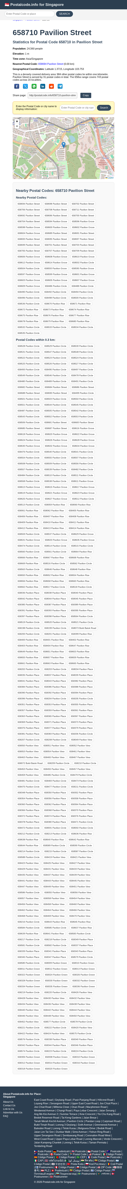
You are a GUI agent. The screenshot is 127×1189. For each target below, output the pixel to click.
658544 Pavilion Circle (55, 405)
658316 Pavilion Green (83, 1063)
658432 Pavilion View (79, 998)
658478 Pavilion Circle (82, 375)
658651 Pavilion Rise (53, 651)
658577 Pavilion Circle (54, 1021)
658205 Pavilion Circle (82, 698)
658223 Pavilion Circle (55, 1051)
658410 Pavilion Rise (53, 522)
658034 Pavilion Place (82, 669)
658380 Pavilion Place (55, 822)
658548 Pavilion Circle (82, 352)
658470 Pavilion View (79, 916)
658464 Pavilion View (54, 910)
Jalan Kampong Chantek (47, 1142)
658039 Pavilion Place (82, 675)
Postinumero (46, 1167)
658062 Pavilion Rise (53, 510)
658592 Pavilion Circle (82, 828)
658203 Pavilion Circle (55, 669)
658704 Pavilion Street (29, 221)
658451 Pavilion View (79, 886)
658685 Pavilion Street (29, 428)
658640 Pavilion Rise (53, 839)
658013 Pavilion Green (83, 969)
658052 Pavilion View (79, 745)
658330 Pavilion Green (56, 980)
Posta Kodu (77, 1164)
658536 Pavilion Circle (28, 303)
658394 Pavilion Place (82, 692)
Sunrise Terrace (68, 1114)
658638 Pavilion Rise (28, 839)
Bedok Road (104, 1128)
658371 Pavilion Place (55, 722)
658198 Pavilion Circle (28, 628)
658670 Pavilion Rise (54, 303)
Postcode (80, 1151)
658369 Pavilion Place (28, 722)
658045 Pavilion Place (82, 598)
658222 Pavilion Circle (55, 1027)
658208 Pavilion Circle (55, 739)
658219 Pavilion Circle (28, 992)
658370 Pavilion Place (82, 810)
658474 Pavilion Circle (28, 546)
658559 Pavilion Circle (28, 534)
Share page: (19, 95)
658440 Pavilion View (28, 1010)
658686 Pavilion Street (83, 387)
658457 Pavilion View (79, 769)
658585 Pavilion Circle (55, 927)
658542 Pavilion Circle (82, 410)
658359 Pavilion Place (55, 710)
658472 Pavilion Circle (28, 828)
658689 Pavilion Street (56, 233)
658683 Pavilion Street (83, 422)
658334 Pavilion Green (29, 986)
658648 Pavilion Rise (80, 569)
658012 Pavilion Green (56, 969)
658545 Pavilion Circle (82, 405)
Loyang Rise (41, 1103)
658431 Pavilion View (54, 869)
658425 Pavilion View (54, 863)
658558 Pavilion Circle (28, 481)
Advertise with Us (12, 1112)
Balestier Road (42, 1128)
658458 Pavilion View (54, 904)
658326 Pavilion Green (83, 974)
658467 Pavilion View (79, 757)
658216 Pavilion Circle (28, 922)
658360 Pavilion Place (28, 804)
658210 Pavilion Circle (85, 763)
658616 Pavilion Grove (83, 428)
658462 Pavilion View (28, 910)
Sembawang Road (73, 1135)
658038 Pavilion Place (55, 593)
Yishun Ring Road (99, 1132)
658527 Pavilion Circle (82, 363)
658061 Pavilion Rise (28, 510)
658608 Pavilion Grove (56, 256)
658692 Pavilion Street (29, 215)
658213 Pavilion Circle (55, 833)
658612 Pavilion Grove (29, 262)
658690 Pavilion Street (56, 393)
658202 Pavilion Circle (28, 669)
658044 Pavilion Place (55, 598)
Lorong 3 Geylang (66, 1124)
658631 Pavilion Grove (29, 540)
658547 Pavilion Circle (55, 352)
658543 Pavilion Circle (28, 416)
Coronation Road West (97, 1135)
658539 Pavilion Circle (55, 469)
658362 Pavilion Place (55, 804)
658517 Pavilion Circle (54, 587)
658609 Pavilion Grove (29, 286)
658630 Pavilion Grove (29, 446)
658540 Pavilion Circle (55, 452)
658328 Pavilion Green (29, 980)
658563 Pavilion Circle (28, 569)
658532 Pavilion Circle (28, 327)
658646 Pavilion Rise (54, 569)
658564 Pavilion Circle (82, 616)
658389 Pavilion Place (82, 604)
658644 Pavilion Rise (28, 845)
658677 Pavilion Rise (79, 315)
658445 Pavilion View (79, 880)
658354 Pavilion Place (28, 798)
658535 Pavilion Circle (28, 333)
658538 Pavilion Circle (55, 481)
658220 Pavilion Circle (55, 992)
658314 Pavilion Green (56, 1063)
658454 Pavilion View (79, 898)
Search (104, 107)
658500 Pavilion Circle (82, 298)
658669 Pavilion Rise (28, 563)
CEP (82, 1157)
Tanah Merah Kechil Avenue (49, 1121)
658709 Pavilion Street (83, 251)
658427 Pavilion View (79, 863)
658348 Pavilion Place (28, 792)
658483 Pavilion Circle (55, 781)
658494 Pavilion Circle (82, 292)
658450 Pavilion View (79, 1016)
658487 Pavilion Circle (28, 410)
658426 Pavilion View (81, 992)
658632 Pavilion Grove (56, 446)
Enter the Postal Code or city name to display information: (36, 107)
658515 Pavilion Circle (82, 546)
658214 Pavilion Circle (28, 851)
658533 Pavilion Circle (55, 327)
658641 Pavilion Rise (53, 933)
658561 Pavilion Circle (55, 551)
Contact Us (9, 1105)
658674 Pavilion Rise (79, 309)
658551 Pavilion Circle (28, 405)
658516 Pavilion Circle (54, 563)
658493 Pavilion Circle (28, 369)
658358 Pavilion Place (82, 798)
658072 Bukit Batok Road (30, 763)
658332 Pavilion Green (83, 980)
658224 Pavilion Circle (82, 1051)
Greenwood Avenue (105, 1124)
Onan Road (77, 1107)
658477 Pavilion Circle (55, 786)
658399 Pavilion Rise (81, 634)
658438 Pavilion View (79, 1004)
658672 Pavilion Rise (28, 309)
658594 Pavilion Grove (56, 221)
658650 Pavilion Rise (28, 575)
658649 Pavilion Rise (28, 651)
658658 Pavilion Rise (53, 581)
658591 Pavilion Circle (55, 828)
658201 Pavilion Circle (55, 634)
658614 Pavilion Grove (56, 262)
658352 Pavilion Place (82, 792)
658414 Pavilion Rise (79, 528)
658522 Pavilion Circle (28, 358)
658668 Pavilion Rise (79, 557)
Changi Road (64, 1110)
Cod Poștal (117, 1164)
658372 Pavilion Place (28, 816)
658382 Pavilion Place (82, 681)
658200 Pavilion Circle (28, 634)
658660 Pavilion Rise (79, 581)
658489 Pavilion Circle (55, 381)
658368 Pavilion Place (55, 810)
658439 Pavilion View (79, 875)
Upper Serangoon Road (47, 1135)
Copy (86, 95)
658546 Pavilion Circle (55, 375)
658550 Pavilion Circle (82, 399)
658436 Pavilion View (54, 1004)
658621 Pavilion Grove (56, 493)
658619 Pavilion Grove (29, 493)
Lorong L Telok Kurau (75, 1142)
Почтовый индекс (44, 1173)
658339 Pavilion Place (28, 951)
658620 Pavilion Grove (56, 434)
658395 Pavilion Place (82, 610)
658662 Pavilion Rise (28, 587)
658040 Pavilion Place (82, 593)
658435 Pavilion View (28, 875)
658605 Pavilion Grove (56, 280)
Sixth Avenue (85, 1124)
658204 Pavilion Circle (55, 698)
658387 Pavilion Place (55, 604)
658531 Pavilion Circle (28, 352)
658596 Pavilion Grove (83, 221)
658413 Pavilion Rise (53, 528)
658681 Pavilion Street (55, 422)
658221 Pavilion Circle (28, 1027)
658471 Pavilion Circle (82, 822)
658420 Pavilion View (81, 1027)
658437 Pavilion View (54, 875)
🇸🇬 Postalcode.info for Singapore (34, 4)
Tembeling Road (43, 1146)
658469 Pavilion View (54, 916)
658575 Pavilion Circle (80, 1033)
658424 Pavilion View (54, 1033)
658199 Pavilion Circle (55, 628)
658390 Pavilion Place (28, 692)
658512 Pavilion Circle (83, 499)
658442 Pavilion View (54, 1010)
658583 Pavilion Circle (80, 933)
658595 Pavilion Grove (83, 268)
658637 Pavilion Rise (81, 927)
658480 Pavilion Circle (28, 381)
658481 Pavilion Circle (28, 781)
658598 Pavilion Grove (29, 227)
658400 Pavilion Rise (28, 640)
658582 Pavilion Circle (55, 945)
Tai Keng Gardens (71, 1117)
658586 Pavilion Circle (28, 892)
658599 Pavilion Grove (56, 274)
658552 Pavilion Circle (55, 416)
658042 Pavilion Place (28, 598)
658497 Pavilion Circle (82, 369)
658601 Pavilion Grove (83, 274)
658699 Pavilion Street (29, 245)
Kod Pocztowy (97, 1164)
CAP (40, 1160)
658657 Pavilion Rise (53, 657)
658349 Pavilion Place (82, 939)
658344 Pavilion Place (55, 1045)
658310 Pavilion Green (83, 1057)
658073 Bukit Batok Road (83, 628)
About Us (8, 1102)
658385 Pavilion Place (28, 604)
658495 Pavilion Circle (55, 369)
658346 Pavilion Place (82, 1045)
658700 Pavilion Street (83, 215)
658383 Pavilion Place (55, 734)
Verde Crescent (112, 1139)
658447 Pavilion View (28, 886)
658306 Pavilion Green (29, 1057)
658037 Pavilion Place (55, 675)
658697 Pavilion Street (83, 239)
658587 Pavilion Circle (82, 851)
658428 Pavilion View (28, 998)
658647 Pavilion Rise (79, 645)
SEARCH (64, 14)
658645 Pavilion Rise (80, 922)
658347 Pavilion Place (55, 957)
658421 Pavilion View (80, 857)
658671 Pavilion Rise (80, 303)
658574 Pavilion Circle (28, 1051)
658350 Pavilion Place (55, 792)
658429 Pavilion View (28, 869)
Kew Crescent (87, 1114)
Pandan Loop (92, 1121)
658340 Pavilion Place (82, 1039)
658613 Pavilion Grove (29, 487)
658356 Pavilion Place (55, 798)
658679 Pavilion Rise (53, 321)
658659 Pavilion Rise (79, 657)
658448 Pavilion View (54, 1016)
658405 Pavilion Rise (79, 510)
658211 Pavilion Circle (82, 786)
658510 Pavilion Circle (55, 475)
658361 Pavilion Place (82, 710)
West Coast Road (43, 1139)
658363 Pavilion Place (28, 716)
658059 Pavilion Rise (54, 504)
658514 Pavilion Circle (55, 546)
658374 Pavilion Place (55, 816)
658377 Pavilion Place (55, 728)
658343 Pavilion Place (82, 951)
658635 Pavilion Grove (83, 540)
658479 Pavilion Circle (81, 775)
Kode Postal (44, 1151)
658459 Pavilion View (28, 775)
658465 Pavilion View (54, 757)
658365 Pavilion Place (55, 716)
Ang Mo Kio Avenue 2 (46, 1114)
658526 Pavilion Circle (55, 363)
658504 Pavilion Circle (28, 268)
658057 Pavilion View (28, 898)
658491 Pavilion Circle (82, 381)
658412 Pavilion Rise (28, 528)
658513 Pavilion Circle (28, 504)
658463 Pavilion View (28, 757)
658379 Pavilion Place (82, 728)
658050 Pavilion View (28, 745)
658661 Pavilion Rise (28, 663)
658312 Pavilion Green (29, 1063)
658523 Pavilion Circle (55, 358)
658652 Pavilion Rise (53, 575)
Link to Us (8, 1109)
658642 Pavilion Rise (79, 839)
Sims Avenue (79, 1132)
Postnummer (89, 1173)
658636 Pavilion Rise (81, 833)
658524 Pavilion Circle (82, 358)
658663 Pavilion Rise (53, 663)
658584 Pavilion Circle (28, 927)
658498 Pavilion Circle (55, 298)
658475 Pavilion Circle (28, 786)
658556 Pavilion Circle (82, 463)
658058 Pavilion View (54, 898)
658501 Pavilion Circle (28, 399)
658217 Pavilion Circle (28, 939)
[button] (64, 145)
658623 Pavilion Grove (83, 493)
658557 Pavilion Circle (28, 469)
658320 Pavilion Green (56, 1068)
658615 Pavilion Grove (56, 487)
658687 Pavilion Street (56, 428)
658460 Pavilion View (79, 904)
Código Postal (114, 1154)
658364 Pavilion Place (82, 804)
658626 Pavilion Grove (56, 440)
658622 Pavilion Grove (83, 434)
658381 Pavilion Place (28, 734)
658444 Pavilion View (79, 1010)
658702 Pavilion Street (83, 204)
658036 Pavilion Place (28, 593)
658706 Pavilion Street (29, 209)
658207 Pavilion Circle (28, 739)
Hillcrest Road (105, 1100)
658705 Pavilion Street (29, 251)
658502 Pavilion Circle (83, 262)
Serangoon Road (59, 1103)
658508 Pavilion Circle (28, 463)
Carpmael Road (111, 1121)
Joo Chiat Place (108, 1103)
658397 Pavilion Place (28, 616)
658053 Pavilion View (28, 751)
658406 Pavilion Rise (28, 516)
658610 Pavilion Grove (83, 256)
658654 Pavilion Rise (79, 575)
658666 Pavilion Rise (28, 557)
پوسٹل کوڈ (73, 1160)
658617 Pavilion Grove (83, 487)
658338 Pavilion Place (55, 1039)
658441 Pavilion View (28, 880)
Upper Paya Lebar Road (69, 1139)
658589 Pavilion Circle (54, 845)
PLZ (47, 1170)
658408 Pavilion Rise (79, 516)
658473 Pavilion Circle (82, 781)
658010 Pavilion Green (83, 963)
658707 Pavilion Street (56, 251)
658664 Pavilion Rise (81, 551)
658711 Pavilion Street (83, 209)
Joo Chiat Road (42, 1107)
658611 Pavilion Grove (82, 481)
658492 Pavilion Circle (55, 292)
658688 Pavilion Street (29, 393)
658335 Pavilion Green (56, 986)
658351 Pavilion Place (28, 704)
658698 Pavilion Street (56, 204)
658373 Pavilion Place (82, 722)
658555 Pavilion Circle (55, 457)
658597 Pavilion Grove (29, 274)
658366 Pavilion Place (28, 810)
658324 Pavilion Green (56, 974)
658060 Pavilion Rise (80, 504)
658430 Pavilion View (54, 998)
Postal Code (98, 1151)
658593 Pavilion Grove (55, 268)
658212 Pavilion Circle (28, 833)
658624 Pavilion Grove (29, 440)
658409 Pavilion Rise (28, 522)
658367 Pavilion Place (82, 716)
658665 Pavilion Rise (79, 663)
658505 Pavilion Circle (55, 410)
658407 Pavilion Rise (53, 516)
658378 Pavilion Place (28, 822)
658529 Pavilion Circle (55, 346)
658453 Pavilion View (28, 769)
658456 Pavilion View (28, 904)
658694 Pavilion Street (50, 64)
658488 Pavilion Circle (83, 286)
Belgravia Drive (86, 1128)
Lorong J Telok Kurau (64, 1128)
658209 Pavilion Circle (58, 763)
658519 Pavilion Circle (28, 622)
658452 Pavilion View (28, 1021)
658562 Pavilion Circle (81, 563)
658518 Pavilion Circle (81, 587)
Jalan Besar (89, 1117)
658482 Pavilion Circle (82, 469)
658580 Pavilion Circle (28, 963)
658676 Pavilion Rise (53, 315)
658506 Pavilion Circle (28, 422)
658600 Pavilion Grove (56, 227)
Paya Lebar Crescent (85, 1110)
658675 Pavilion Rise (28, 315)
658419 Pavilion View (54, 857)
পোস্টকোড (105, 1173)
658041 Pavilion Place (28, 681)
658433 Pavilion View (79, 869)
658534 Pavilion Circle (82, 327)
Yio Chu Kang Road (108, 1114)
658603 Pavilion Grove (29, 280)
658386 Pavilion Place (55, 687)
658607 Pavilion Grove (83, 280)
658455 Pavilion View (54, 769)
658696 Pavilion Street (56, 215)
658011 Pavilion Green (29, 969)
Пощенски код (68, 1173)
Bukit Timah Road (44, 1124)
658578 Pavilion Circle (81, 1021)
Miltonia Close (61, 1107)
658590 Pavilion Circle (81, 845)
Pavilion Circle (75, 1121)
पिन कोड (89, 1160)
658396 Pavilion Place (28, 698)
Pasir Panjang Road (84, 1100)
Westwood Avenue (44, 1110)
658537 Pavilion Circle (55, 534)
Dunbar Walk (63, 1132)
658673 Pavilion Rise (53, 309)
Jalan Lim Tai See (44, 1132)
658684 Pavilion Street (56, 387)
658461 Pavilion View (79, 751)
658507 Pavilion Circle (82, 457)
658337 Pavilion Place (82, 945)
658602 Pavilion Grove (83, 227)
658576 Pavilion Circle (28, 1039)
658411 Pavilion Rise (79, 522)
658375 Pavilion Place (28, 728)
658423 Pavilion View (28, 863)
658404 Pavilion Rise (53, 645)
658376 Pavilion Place (82, 816)
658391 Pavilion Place (28, 610)
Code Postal (98, 1157)
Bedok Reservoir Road (46, 1117)
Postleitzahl (63, 1151)
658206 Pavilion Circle (82, 734)
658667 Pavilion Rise (53, 557)
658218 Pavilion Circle (55, 939)
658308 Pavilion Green (56, 1057)
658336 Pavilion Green (83, 986)
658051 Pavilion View (54, 745)
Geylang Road (63, 1100)
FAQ (5, 1116)
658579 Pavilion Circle (82, 957)
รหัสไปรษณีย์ (56, 1160)
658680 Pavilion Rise (79, 321)
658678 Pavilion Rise (28, 321)
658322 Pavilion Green (29, 974)
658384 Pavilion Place (28, 687)
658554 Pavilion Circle (28, 457)
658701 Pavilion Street (56, 245)
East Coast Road (43, 1100)
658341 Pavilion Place (55, 951)
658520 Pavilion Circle (55, 622)
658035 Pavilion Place (28, 675)
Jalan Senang (106, 1110)
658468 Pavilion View (28, 916)
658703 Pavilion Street (83, 245)
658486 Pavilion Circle (56, 286)
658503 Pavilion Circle (55, 399)
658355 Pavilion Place (82, 704)
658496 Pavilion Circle (28, 298)
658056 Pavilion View (80, 892)
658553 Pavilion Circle (82, 416)
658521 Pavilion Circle (82, 622)
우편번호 (60, 1164)
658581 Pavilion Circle (28, 945)
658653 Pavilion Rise (79, 651)
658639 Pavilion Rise (28, 933)
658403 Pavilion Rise (28, 645)
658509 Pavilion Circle (55, 463)
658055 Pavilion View (54, 892)
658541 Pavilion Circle (82, 452)
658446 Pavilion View (28, 1016)
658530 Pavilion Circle (82, 346)
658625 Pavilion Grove (29, 499)
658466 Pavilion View (79, 910)
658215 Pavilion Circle (55, 851)
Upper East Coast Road (84, 1103)
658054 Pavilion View (54, 751)
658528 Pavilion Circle (28, 346)
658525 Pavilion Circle (28, 363)
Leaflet (110, 177)
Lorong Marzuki (93, 1139)
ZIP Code (106, 1167)
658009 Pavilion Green (55, 963)
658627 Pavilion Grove (56, 499)
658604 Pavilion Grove (29, 233)
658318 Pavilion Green (29, 1068)
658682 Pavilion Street (29, 387)
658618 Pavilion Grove (29, 434)
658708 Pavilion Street (56, 209)
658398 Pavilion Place (55, 616)
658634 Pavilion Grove (83, 446)
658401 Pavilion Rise (53, 640)
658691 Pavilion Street (83, 233)
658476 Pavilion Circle (28, 452)
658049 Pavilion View (81, 739)
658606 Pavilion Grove (29, 256)
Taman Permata (97, 1142)
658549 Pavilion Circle (28, 375)
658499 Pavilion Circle (83, 393)
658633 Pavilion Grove (56, 540)
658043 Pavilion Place (55, 681)
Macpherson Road (96, 1107)
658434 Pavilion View (28, 1004)
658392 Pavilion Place (55, 692)
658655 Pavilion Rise (28, 657)
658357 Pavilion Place (28, 710)
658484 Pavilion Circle (28, 475)
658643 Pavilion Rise (54, 922)
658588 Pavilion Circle (28, 857)
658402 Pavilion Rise (79, 640)
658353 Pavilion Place (55, 704)
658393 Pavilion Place (55, 610)
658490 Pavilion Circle (28, 292)
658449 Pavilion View (54, 886)
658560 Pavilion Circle (28, 551)
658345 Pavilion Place (28, 957)
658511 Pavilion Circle (82, 475)
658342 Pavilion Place (28, 1045)
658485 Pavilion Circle (54, 775)
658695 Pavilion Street (56, 239)
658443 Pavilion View (54, 880)
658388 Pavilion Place (82, 687)
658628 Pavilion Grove (83, 440)
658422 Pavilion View (28, 1033)
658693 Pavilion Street (29, 239)
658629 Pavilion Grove (82, 534)
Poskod (96, 1154)
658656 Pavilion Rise (28, 581)
